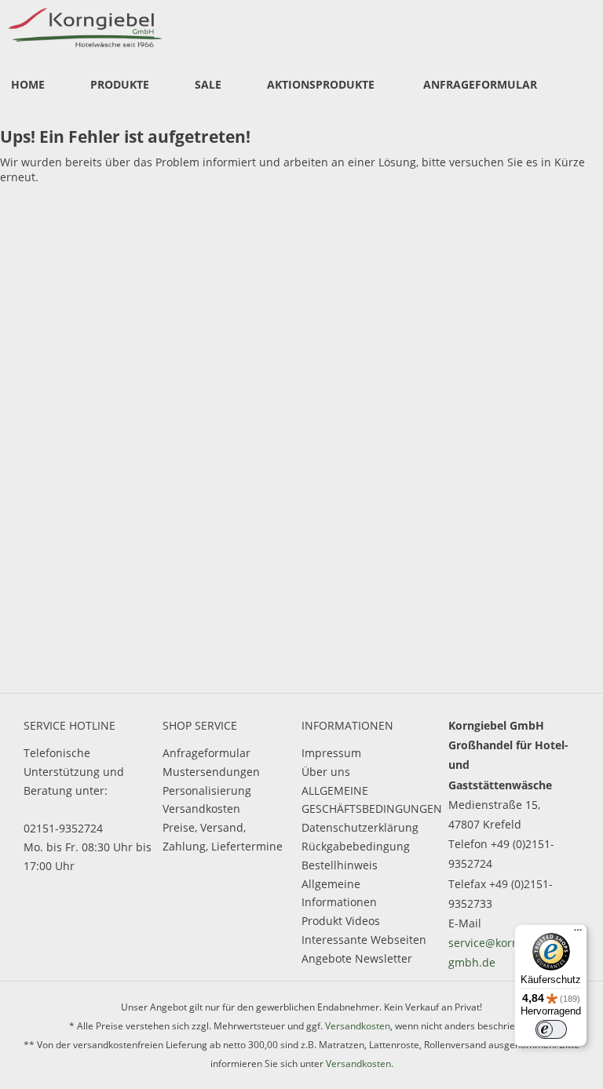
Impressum (331, 752)
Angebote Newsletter (357, 958)
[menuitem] (28, 85)
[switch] (551, 1029)
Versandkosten (201, 808)
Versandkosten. (359, 1063)
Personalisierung (207, 790)
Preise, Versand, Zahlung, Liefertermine (223, 837)
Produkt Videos (341, 920)
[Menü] (577, 933)
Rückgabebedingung (356, 846)
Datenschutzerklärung (360, 827)
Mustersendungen (211, 771)
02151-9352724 (63, 828)
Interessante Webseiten (364, 939)
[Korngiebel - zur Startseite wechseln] (85, 27)
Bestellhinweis (340, 865)
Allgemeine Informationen (339, 893)
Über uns (326, 771)
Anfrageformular (206, 752)
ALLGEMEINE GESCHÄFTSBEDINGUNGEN (367, 800)
